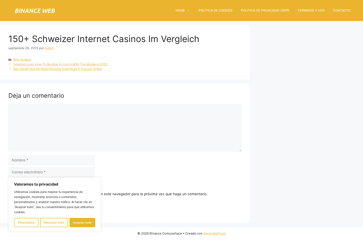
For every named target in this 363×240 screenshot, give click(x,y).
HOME (180, 10)
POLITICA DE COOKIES (216, 10)
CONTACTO (341, 10)
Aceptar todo (82, 222)
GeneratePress (214, 233)
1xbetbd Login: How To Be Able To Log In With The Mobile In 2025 (60, 64)
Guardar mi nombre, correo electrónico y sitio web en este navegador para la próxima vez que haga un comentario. (110, 194)
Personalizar (26, 222)
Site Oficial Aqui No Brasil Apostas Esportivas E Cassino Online (57, 69)
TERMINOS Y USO (311, 10)
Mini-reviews (22, 59)
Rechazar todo (54, 222)
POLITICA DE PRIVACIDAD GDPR (265, 10)
